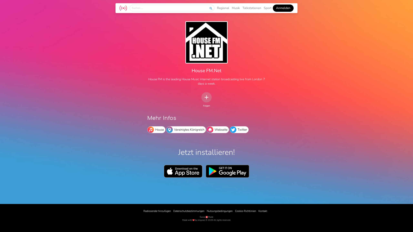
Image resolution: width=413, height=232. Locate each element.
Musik (236, 8)
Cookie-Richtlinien (245, 211)
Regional (223, 8)
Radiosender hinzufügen (157, 211)
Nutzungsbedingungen (220, 211)
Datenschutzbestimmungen (188, 211)
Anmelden (283, 8)
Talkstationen (251, 8)
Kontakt (262, 211)
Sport (268, 8)
